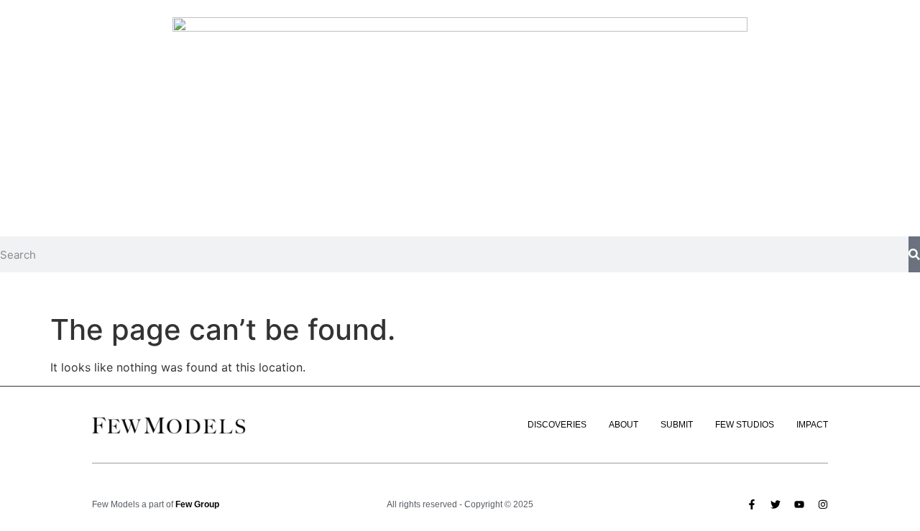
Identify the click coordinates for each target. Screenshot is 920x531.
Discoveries (557, 425)
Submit (677, 425)
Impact (812, 425)
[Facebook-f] (752, 504)
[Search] (914, 254)
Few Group (197, 504)
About (623, 425)
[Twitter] (775, 504)
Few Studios (744, 425)
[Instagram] (823, 504)
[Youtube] (799, 504)
